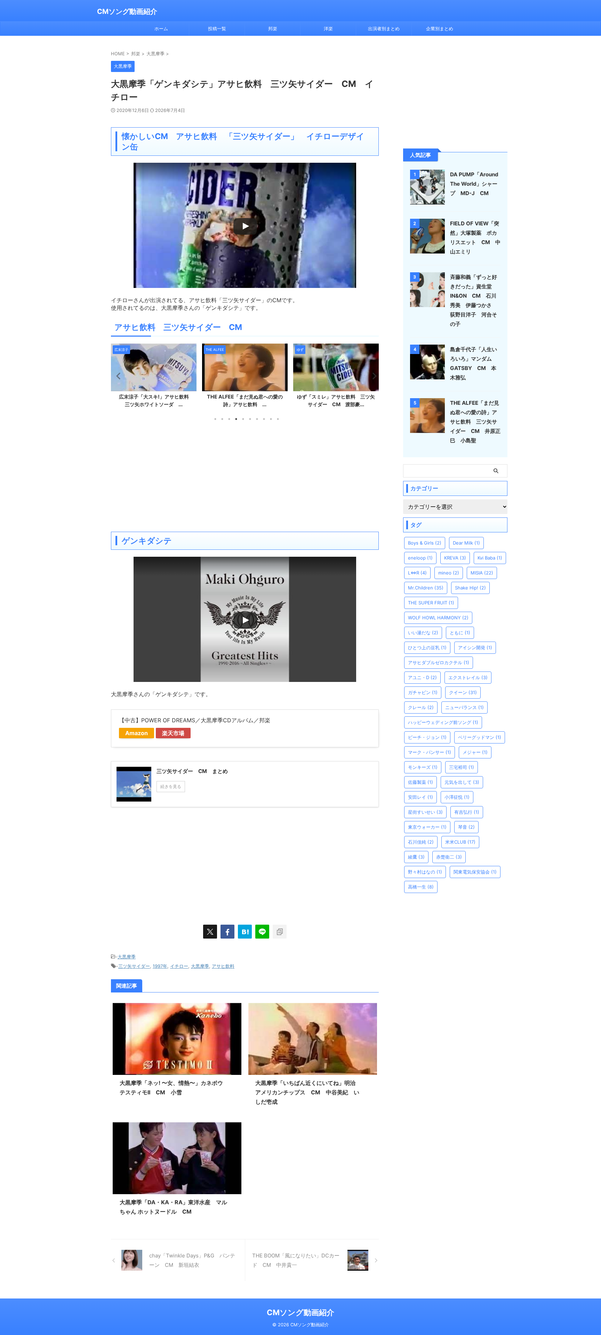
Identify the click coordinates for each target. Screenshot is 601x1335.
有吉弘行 (466, 812)
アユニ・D (422, 677)
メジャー (475, 752)
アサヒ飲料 (223, 966)
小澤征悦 (457, 797)
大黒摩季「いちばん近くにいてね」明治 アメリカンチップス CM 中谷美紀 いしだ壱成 (308, 1092)
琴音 (466, 827)
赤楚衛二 (449, 857)
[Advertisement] (245, 476)
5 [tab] (243, 419)
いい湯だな (423, 632)
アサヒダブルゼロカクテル (438, 662)
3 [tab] (229, 419)
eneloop (420, 558)
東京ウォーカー (427, 827)
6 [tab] (250, 419)
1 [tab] (215, 419)
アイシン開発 (475, 647)
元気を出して (461, 782)
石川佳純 (421, 842)
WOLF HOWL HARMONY (438, 617)
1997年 (160, 966)
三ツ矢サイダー (134, 966)
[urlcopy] (280, 932)
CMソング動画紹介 (127, 11)
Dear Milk (466, 543)
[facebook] (227, 932)
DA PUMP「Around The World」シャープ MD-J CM (474, 183)
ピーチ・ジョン (427, 737)
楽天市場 (173, 733)
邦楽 (272, 28)
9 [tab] (270, 419)
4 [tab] (236, 419)
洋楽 (328, 28)
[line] (262, 932)
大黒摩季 (127, 956)
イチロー (179, 966)
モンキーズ (423, 767)
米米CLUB (460, 842)
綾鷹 (416, 857)
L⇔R (417, 573)
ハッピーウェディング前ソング (443, 722)
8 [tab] (264, 419)
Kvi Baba (490, 558)
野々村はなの (425, 872)
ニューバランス (464, 707)
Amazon (136, 733)
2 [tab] (222, 419)
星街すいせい (425, 812)
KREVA (455, 558)
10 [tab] (277, 419)
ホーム (161, 28)
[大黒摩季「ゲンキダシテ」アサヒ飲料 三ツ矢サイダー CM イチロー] (245, 932)
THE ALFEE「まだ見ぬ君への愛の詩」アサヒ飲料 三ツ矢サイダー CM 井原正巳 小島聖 (475, 422)
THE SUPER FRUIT (431, 602)
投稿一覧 (217, 28)
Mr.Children (425, 587)
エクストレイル (468, 677)
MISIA (482, 573)
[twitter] (210, 932)
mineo (448, 573)
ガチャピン (423, 692)
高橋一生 (421, 887)
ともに (460, 632)
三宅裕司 (461, 767)
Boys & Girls (424, 543)
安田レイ (420, 797)
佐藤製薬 (420, 782)
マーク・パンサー (429, 752)
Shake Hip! (470, 587)
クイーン (463, 692)
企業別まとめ (439, 28)
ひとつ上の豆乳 (427, 647)
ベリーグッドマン (479, 737)
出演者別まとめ (384, 28)
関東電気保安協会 (475, 872)
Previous (117, 375)
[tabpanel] (154, 378)
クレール (421, 707)
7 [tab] (257, 419)
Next (372, 375)
